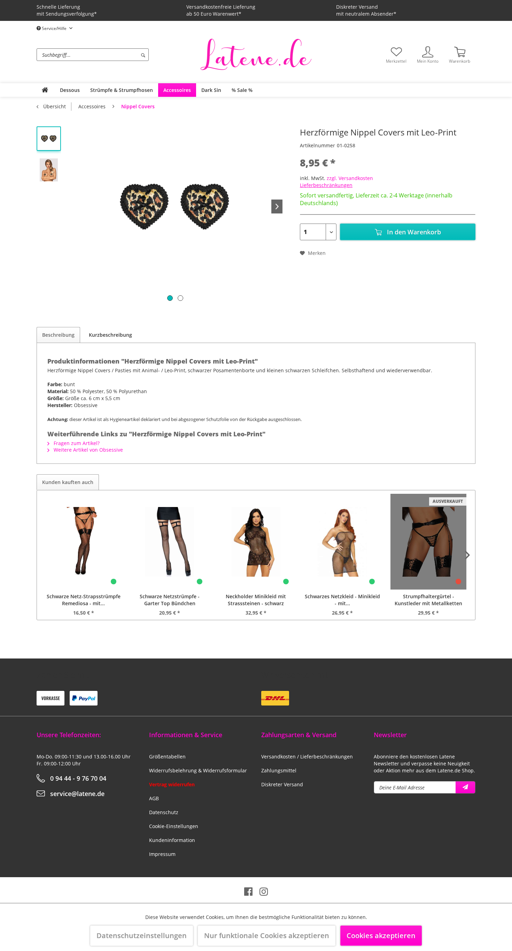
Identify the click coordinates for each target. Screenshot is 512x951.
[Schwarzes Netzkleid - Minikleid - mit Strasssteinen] (342, 542)
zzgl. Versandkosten (350, 178)
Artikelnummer (317, 145)
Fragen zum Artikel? (76, 443)
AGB (154, 798)
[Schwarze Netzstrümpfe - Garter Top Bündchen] (170, 542)
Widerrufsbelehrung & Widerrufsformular (198, 770)
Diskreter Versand (282, 784)
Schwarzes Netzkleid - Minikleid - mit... (342, 600)
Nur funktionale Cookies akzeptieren (266, 935)
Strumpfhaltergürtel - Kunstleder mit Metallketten (428, 600)
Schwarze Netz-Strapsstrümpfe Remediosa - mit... (84, 600)
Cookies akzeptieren (381, 935)
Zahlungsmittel (278, 770)
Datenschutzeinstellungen (141, 935)
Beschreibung (58, 335)
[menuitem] (117, 54)
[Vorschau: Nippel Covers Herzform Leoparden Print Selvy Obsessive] (49, 170)
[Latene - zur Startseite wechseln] (256, 54)
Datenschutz (163, 812)
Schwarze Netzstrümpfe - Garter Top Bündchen (170, 600)
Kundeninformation (172, 840)
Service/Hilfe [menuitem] (54, 28)
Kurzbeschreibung (110, 335)
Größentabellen (167, 756)
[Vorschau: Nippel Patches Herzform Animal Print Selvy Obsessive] (49, 138)
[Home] (45, 90)
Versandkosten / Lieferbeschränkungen (307, 756)
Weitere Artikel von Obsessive (87, 449)
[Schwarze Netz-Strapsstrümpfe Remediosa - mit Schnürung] (84, 542)
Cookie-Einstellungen (173, 826)
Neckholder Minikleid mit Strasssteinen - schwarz (256, 600)
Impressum (162, 854)
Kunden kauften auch (67, 482)
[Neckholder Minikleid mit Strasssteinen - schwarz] (256, 542)
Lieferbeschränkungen (326, 185)
